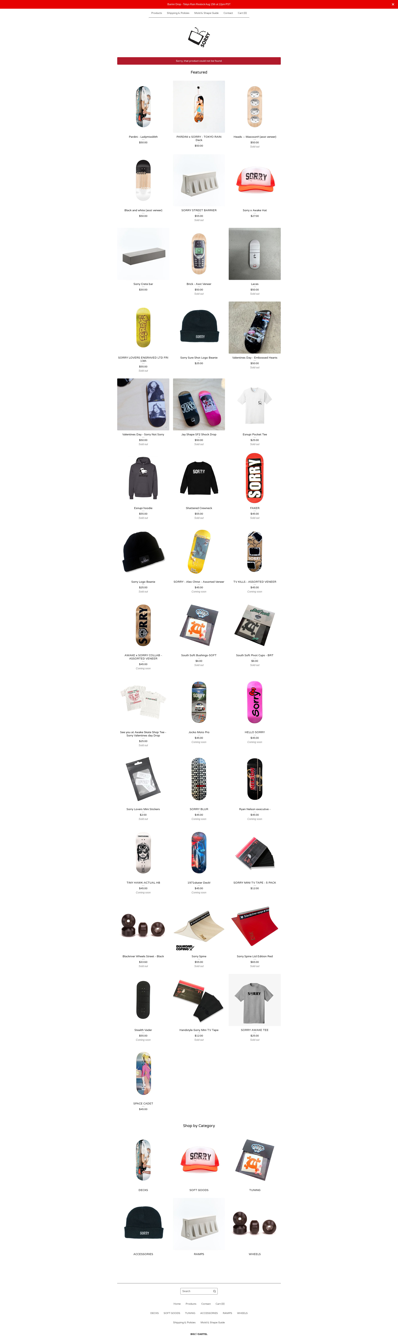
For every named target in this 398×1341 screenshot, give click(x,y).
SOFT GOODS (172, 1313)
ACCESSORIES (209, 1313)
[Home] (199, 37)
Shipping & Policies (178, 13)
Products (156, 13)
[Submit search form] (214, 1291)
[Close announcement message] (393, 4)
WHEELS (242, 1313)
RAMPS (227, 1313)
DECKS (154, 1313)
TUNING (190, 1313)
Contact (228, 13)
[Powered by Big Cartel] (199, 1334)
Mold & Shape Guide (206, 13)
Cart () (242, 13)
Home (177, 1303)
